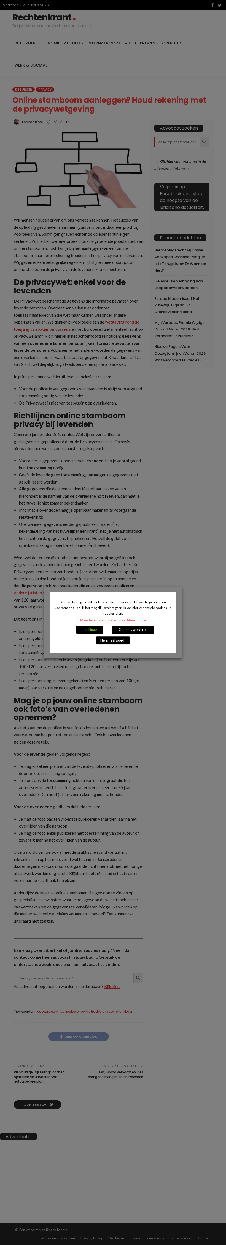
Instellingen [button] (89, 629)
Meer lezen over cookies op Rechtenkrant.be (113, 620)
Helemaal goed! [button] (113, 640)
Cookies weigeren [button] (133, 629)
